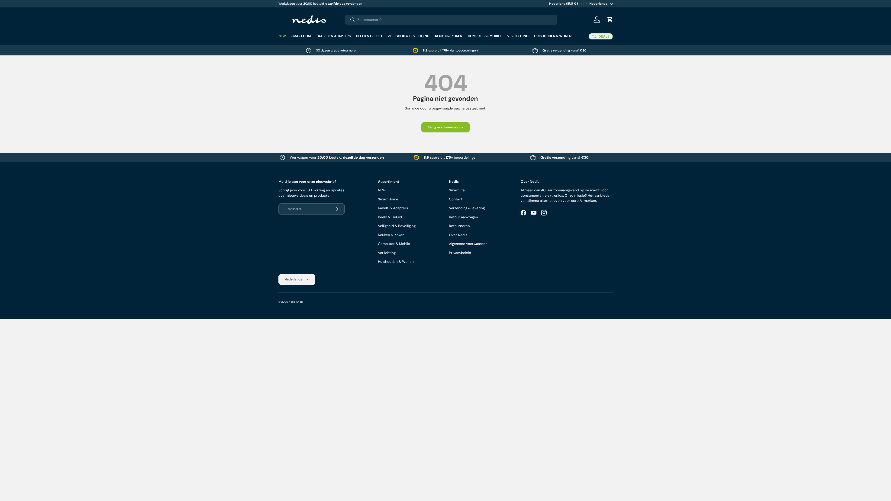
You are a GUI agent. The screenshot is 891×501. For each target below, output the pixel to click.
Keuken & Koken (448, 36)
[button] (610, 19)
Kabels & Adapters (334, 36)
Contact (455, 199)
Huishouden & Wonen (552, 36)
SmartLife (457, 190)
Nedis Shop (296, 301)
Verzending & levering (467, 208)
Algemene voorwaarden (468, 243)
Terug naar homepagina (445, 127)
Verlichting (518, 36)
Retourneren (459, 226)
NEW (282, 36)
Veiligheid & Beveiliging (408, 36)
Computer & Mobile (485, 36)
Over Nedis (458, 235)
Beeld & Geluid (369, 36)
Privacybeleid (460, 252)
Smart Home (302, 36)
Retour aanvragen (463, 217)
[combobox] (451, 20)
